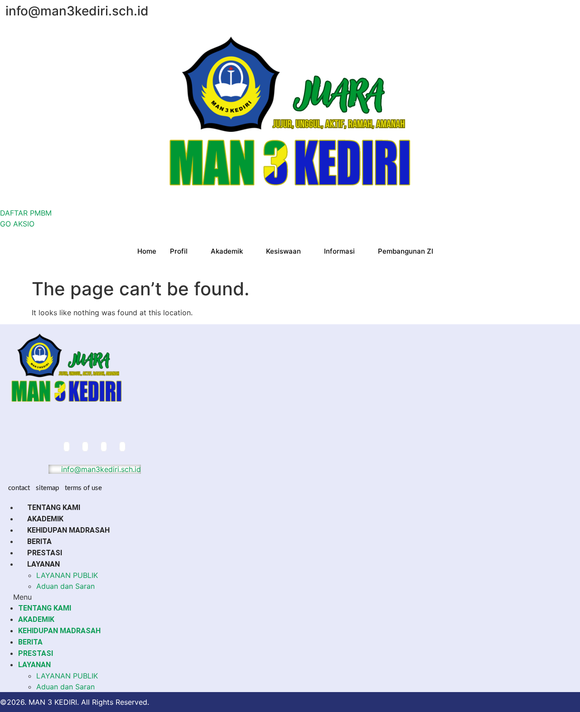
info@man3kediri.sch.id (100, 469)
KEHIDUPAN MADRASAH (68, 530)
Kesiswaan (283, 251)
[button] (290, 597)
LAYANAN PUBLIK (67, 575)
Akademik (227, 251)
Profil (179, 251)
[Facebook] (66, 447)
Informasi (339, 251)
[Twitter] (85, 447)
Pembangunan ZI (405, 251)
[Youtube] (122, 447)
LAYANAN (43, 564)
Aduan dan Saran (65, 586)
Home (146, 251)
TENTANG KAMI (53, 507)
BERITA (39, 541)
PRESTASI (44, 552)
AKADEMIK (45, 519)
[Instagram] (104, 447)
